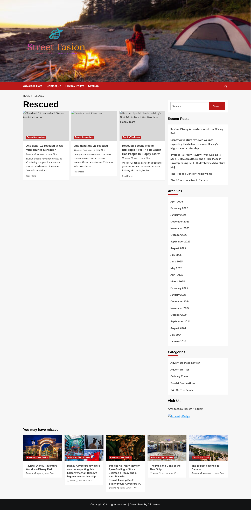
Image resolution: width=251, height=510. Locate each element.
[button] (226, 86)
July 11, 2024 (139, 158)
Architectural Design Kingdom (185, 408)
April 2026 (176, 201)
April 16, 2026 (167, 473)
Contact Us (54, 86)
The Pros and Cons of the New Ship (191, 173)
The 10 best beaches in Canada (189, 180)
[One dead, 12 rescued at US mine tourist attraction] (46, 126)
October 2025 (178, 234)
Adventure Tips (179, 369)
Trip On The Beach (131, 137)
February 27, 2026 (211, 473)
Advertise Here (32, 86)
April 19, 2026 (42, 473)
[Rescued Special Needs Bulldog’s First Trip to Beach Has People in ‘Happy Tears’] (142, 126)
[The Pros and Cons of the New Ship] (167, 448)
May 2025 (176, 268)
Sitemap (93, 86)
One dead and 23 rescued (91, 145)
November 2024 (180, 308)
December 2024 (180, 301)
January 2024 (178, 341)
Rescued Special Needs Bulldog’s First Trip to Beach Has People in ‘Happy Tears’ (141, 150)
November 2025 (180, 228)
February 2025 (179, 288)
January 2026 (178, 214)
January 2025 (178, 294)
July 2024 (176, 334)
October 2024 (178, 314)
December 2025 (180, 221)
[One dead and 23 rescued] (94, 126)
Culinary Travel (179, 376)
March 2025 (177, 281)
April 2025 (176, 274)
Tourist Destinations (36, 137)
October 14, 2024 (44, 154)
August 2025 (178, 248)
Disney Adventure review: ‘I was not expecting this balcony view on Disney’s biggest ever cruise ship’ (194, 144)
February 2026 (179, 208)
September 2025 (180, 241)
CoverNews (137, 504)
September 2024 (180, 321)
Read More (31, 175)
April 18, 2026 (84, 481)
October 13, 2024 (92, 150)
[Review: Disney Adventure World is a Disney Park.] (42, 448)
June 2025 (176, 261)
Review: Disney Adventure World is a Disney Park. (196, 131)
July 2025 (176, 254)
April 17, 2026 (125, 488)
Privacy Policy (74, 86)
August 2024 (178, 328)
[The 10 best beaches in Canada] (208, 448)
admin (30, 154)
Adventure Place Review (185, 362)
